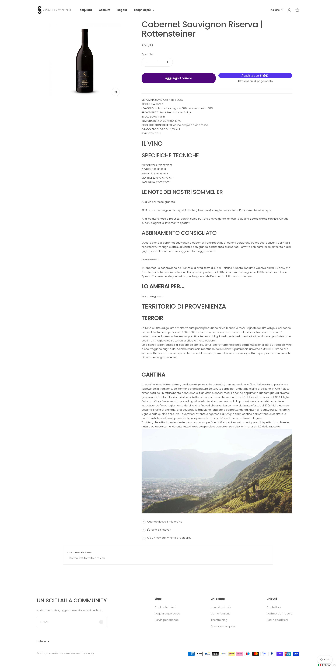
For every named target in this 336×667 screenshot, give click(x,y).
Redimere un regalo (279, 613)
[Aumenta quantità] (167, 62)
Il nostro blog (219, 620)
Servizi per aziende (167, 620)
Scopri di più (142, 10)
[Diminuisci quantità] (147, 62)
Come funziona (220, 613)
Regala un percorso (167, 613)
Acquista (86, 10)
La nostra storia (221, 607)
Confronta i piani (165, 607)
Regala (122, 10)
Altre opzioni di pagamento (255, 81)
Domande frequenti (223, 626)
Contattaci (274, 607)
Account (104, 10)
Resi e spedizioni (277, 620)
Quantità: (147, 54)
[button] (326, 665)
